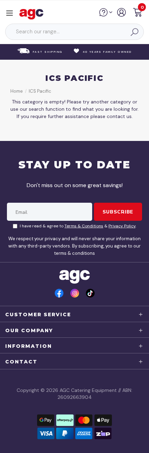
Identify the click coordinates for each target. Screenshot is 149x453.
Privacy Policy (121, 226)
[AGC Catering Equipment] (33, 14)
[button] (137, 13)
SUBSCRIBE (118, 212)
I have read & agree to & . (78, 226)
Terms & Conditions (83, 226)
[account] (121, 15)
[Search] (134, 31)
